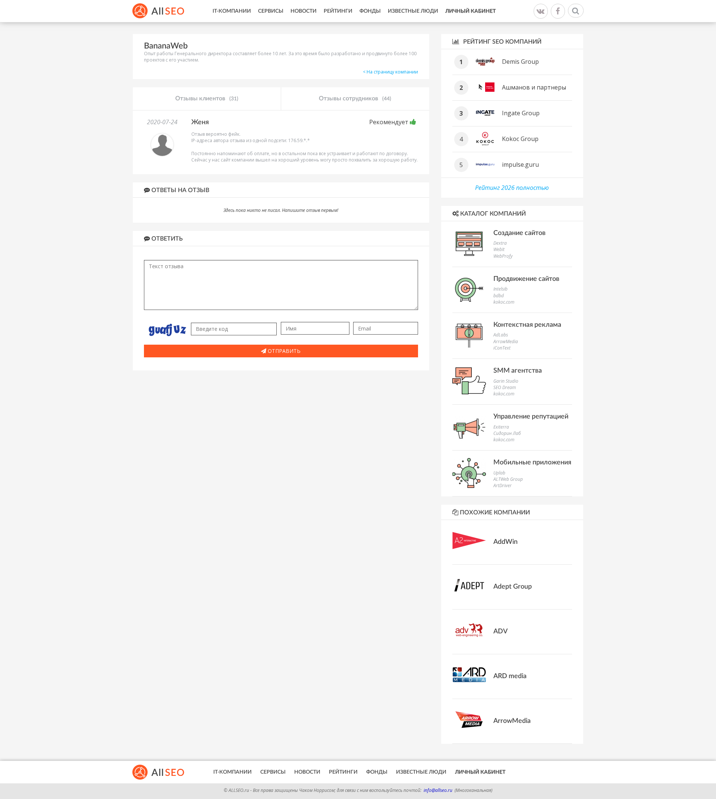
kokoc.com (503, 302)
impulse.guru (520, 164)
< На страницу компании (390, 72)
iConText (502, 348)
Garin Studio (505, 381)
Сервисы (270, 11)
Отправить (283, 350)
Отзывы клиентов (206, 98)
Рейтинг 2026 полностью (512, 188)
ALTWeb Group (508, 479)
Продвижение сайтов (526, 279)
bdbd (498, 295)
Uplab (499, 473)
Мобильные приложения (532, 462)
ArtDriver (502, 485)
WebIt (499, 249)
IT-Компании (232, 11)
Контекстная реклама (527, 325)
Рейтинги (338, 11)
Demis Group (520, 61)
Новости (304, 11)
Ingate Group (521, 113)
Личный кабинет (470, 11)
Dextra (500, 243)
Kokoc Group (520, 139)
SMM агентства (517, 370)
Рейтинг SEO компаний (501, 42)
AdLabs (500, 335)
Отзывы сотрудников (355, 98)
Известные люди (413, 11)
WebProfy (503, 256)
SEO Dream (504, 387)
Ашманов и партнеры (534, 87)
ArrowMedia (505, 341)
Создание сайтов (519, 233)
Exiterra (501, 427)
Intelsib (500, 289)
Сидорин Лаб (507, 433)
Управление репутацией (530, 416)
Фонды (370, 11)
